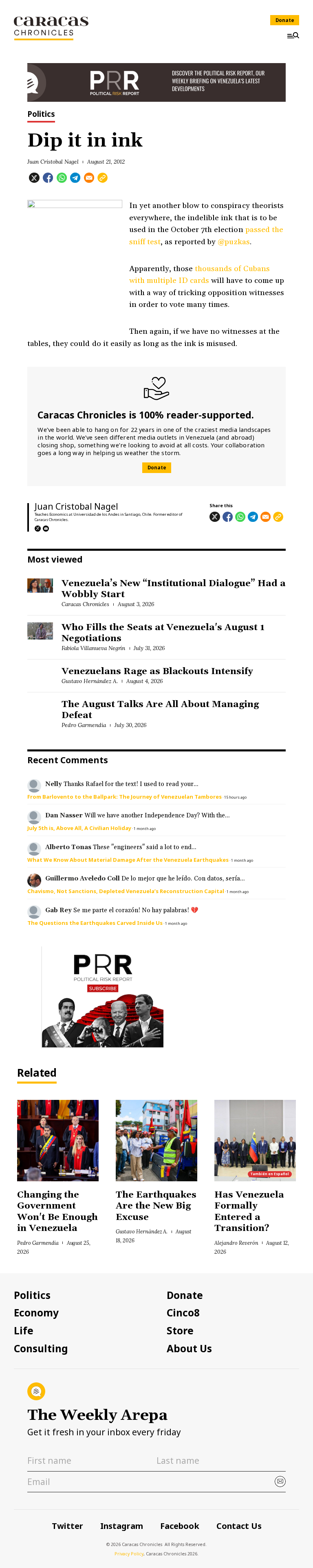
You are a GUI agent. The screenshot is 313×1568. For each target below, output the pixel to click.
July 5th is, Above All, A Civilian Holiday (79, 828)
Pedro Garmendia (84, 725)
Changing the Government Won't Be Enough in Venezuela (57, 1211)
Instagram (121, 1525)
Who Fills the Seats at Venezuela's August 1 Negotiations (163, 633)
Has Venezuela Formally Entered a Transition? (249, 1211)
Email (46, 529)
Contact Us (239, 1525)
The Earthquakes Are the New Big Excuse (156, 1206)
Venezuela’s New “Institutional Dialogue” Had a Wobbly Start (174, 589)
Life (23, 1331)
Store (180, 1331)
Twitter (67, 1525)
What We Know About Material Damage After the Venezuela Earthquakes (128, 859)
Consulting (41, 1348)
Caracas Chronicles (85, 604)
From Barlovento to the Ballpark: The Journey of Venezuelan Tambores (124, 796)
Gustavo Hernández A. (89, 681)
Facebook (179, 1525)
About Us (189, 1348)
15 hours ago (235, 797)
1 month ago (145, 828)
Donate (285, 20)
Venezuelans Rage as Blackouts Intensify (157, 671)
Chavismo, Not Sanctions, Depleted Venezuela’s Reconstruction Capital (125, 891)
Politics (41, 114)
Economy (36, 1313)
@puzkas (233, 242)
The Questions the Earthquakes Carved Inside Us (95, 922)
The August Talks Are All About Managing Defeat (160, 710)
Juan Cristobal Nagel (52, 161)
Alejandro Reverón (236, 1243)
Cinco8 (183, 1313)
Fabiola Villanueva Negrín (93, 648)
